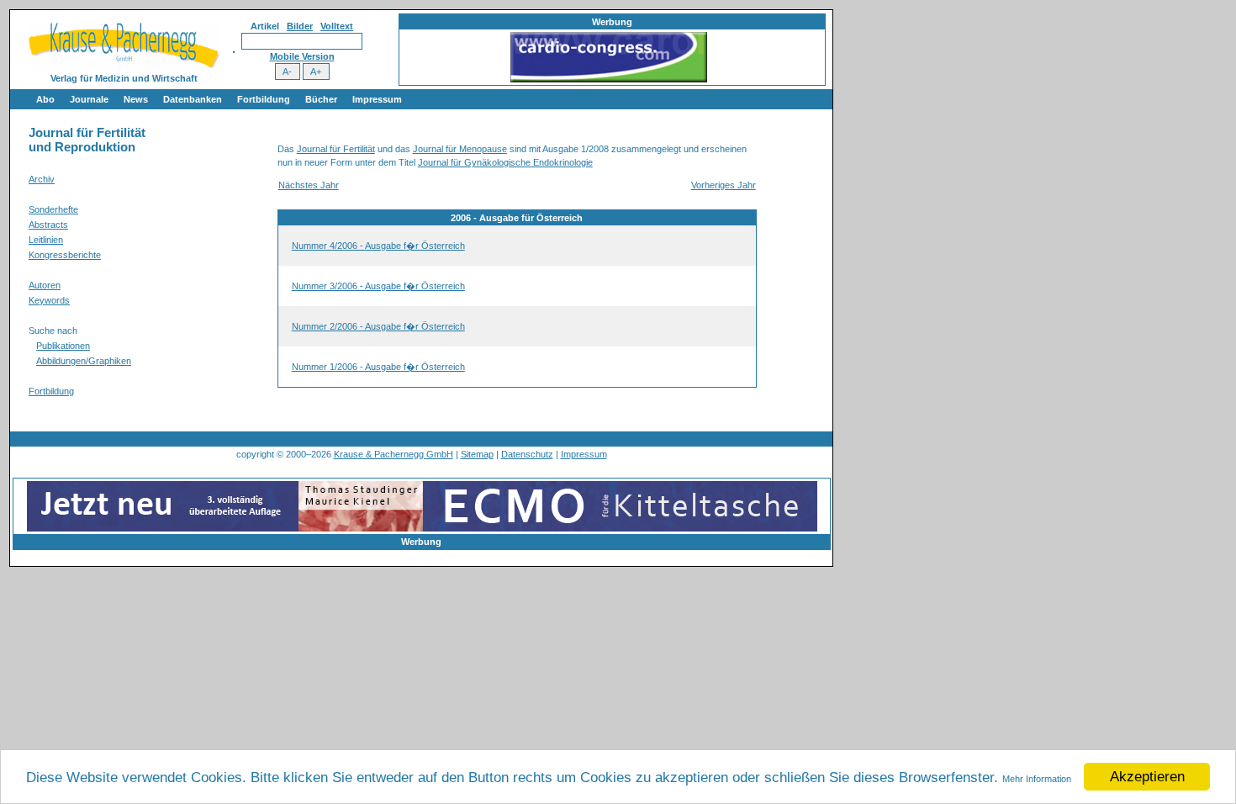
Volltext (336, 26)
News (136, 99)
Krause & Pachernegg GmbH (393, 454)
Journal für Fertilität (336, 149)
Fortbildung (263, 99)
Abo (45, 99)
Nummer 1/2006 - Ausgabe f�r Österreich (378, 367)
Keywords (49, 300)
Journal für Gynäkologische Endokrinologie (505, 162)
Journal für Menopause (460, 149)
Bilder (300, 26)
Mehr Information (1036, 779)
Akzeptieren (1147, 777)
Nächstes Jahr (308, 185)
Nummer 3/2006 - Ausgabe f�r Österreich (378, 286)
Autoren (45, 285)
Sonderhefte (53, 209)
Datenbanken (192, 99)
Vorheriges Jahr (723, 185)
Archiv (42, 179)
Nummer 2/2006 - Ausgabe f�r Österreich (378, 326)
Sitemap (477, 454)
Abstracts (48, 225)
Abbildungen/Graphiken (83, 361)
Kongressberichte (65, 255)
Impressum (377, 99)
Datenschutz (527, 454)
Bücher (321, 99)
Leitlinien (46, 240)
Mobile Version (302, 56)
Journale (89, 99)
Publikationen (63, 346)
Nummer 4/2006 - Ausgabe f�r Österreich (378, 246)
